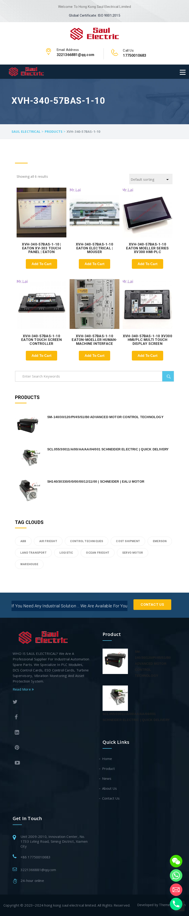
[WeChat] (176, 861)
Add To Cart (41, 264)
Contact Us (152, 605)
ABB (23, 541)
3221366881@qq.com (38, 869)
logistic (66, 552)
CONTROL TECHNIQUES (86, 541)
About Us (110, 788)
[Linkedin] (51, 733)
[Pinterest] (51, 748)
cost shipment (128, 541)
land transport (33, 552)
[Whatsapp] (176, 875)
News (107, 778)
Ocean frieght (97, 552)
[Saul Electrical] (94, 33)
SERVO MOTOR (132, 552)
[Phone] (176, 904)
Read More (22, 689)
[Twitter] (50, 702)
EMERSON (160, 541)
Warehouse (29, 564)
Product (109, 768)
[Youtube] (51, 763)
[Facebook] (51, 718)
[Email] (176, 889)
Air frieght (48, 541)
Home (107, 758)
